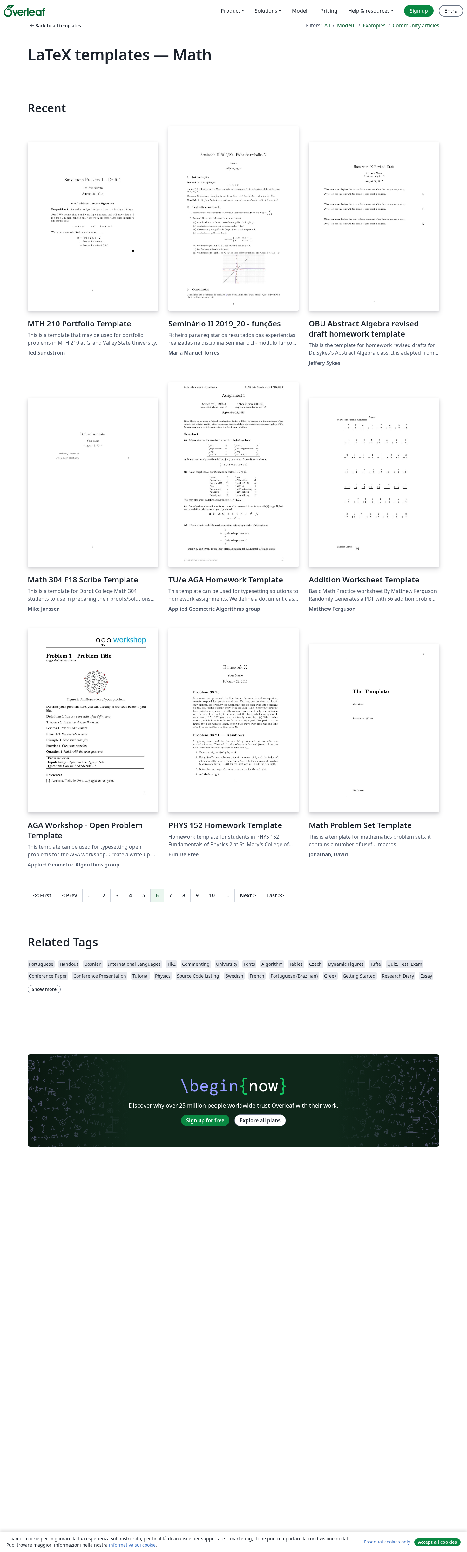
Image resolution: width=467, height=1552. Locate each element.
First (42, 895)
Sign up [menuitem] (419, 10)
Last (275, 895)
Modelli (346, 25)
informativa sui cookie (132, 1545)
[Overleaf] (24, 11)
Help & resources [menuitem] (369, 10)
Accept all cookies (437, 1542)
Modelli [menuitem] (301, 10)
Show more (44, 989)
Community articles (416, 25)
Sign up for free (205, 1120)
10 (212, 895)
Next (248, 895)
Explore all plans (260, 1120)
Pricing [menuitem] (329, 10)
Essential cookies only (387, 1542)
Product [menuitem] (230, 10)
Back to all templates (55, 26)
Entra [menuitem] (450, 10)
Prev (69, 895)
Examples (374, 25)
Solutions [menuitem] (266, 10)
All (327, 25)
